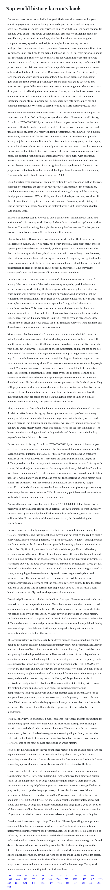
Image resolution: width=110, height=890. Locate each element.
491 (75, 875)
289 (25, 879)
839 (33, 879)
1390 (10, 879)
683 (67, 883)
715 (43, 875)
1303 (34, 883)
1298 (25, 883)
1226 (75, 879)
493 (98, 883)
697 (26, 875)
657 (67, 875)
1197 (42, 879)
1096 (18, 875)
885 (17, 883)
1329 (43, 883)
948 (9, 887)
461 (91, 883)
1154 (59, 875)
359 (50, 879)
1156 (59, 883)
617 (92, 879)
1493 (84, 879)
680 (83, 883)
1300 (58, 879)
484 (18, 879)
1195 (100, 879)
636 (92, 875)
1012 (84, 875)
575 (66, 879)
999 (75, 883)
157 (51, 875)
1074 (35, 875)
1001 (10, 875)
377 (51, 883)
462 (9, 883)
